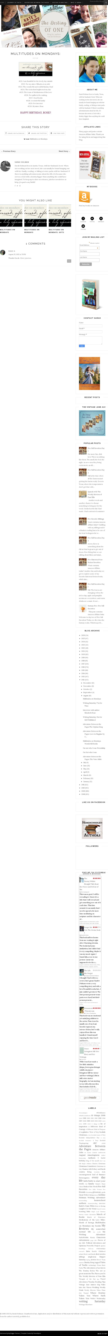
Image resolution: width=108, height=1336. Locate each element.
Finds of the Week (90, 1187)
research (81, 1251)
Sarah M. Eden (84, 935)
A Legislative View (86, 1132)
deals (103, 1172)
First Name (83, 251)
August (85, 696)
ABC (95, 1143)
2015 (83, 670)
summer (81, 1262)
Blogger (102, 1)
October (86, 689)
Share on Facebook (16, 133)
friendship (89, 1192)
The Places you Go (98, 1274)
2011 (82, 785)
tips (98, 1279)
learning (82, 1212)
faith (85, 1181)
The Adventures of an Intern (94, 1268)
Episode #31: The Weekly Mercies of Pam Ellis (95, 494)
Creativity (97, 1172)
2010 (83, 788)
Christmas (101, 1163)
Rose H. (12, 251)
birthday (82, 1161)
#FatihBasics (101, 1113)
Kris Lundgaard (85, 892)
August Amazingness (89, 1155)
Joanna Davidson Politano (92, 975)
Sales (88, 1251)
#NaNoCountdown (84, 1115)
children (88, 1163)
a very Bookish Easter (94, 1135)
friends (82, 1192)
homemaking (83, 1200)
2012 (83, 680)
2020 (83, 654)
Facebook (83, 221)
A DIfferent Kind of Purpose (95, 1129)
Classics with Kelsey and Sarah (93, 1169)
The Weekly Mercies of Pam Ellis (92, 1276)
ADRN (103, 1143)
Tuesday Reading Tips (96, 1282)
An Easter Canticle (90, 1152)
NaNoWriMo (83, 1237)
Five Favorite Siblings (96, 519)
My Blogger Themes (14, 1333)
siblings (82, 1257)
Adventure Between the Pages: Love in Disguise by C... (94, 734)
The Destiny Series (87, 1271)
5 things (94, 1124)
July (84, 762)
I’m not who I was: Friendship (94, 748)
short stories (100, 1254)
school (81, 1254)
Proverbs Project (93, 1246)
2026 (83, 635)
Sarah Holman (22, 162)
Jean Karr (83, 1059)
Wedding (95, 1287)
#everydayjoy (83, 1113)
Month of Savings (86, 1223)
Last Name (83, 257)
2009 (83, 791)
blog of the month (92, 1161)
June (85, 766)
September (87, 692)
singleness (92, 1257)
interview (102, 1203)
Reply (69, 261)
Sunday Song (89, 1262)
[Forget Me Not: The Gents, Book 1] (82, 931)
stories (93, 1260)
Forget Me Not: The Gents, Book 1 (92, 930)
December (87, 683)
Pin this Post (59, 133)
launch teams (101, 1209)
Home (2, 2)
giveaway (96, 1192)
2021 (83, 651)
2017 (83, 664)
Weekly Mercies (90, 1290)
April (85, 772)
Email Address (89, 245)
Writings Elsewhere (85, 1305)
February (86, 778)
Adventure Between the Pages (37, 2)
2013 (83, 677)
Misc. (103, 1220)
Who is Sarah (76, 2)
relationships (100, 1249)
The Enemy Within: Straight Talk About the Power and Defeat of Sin (89, 884)
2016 (83, 667)
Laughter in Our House (88, 1209)
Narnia (92, 1237)
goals (103, 1192)
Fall (86, 1184)
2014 (83, 673)
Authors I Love (96, 1158)
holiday (102, 1195)
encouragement (85, 1175)
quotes (103, 1246)
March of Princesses (96, 1217)
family (91, 1183)
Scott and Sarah (89, 1254)
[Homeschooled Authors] (92, 838)
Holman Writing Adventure (92, 1197)
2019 (83, 658)
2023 (83, 645)
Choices (94, 1163)
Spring (88, 1260)
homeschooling (92, 1203)
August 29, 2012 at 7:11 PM (17, 254)
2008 (83, 794)
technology (92, 1265)
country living (85, 1172)
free (104, 1189)
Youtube (83, 229)
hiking (91, 1195)
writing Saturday (92, 1301)
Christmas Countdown (87, 1166)
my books (96, 1226)
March (85, 775)
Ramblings (82, 1248)
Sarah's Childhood (98, 1251)
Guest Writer (84, 1195)
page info (93, 1240)
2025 (83, 638)
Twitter (92, 221)
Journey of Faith (14, 2)
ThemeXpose (37, 1333)
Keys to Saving (100, 1206)
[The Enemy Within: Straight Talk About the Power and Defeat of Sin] (82, 882)
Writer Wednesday (97, 1298)
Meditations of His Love (89, 1220)
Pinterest (101, 221)
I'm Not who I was (90, 752)
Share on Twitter (39, 133)
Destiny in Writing (60, 2)
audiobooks (101, 1152)
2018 (83, 661)
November (87, 686)
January (86, 782)
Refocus (90, 1248)
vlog (98, 1285)
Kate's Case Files (86, 1206)
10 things (95, 1115)
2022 (83, 648)
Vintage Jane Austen (87, 1285)
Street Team (101, 1260)
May (84, 769)
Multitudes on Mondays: (92, 699)
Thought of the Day (87, 1279)
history (96, 1195)
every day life (92, 1179)
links (88, 1212)
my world (97, 1232)
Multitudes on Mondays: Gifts (56, 231)
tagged (97, 1262)
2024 (83, 642)
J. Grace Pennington (91, 1013)
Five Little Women (95, 1189)
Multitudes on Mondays (38, 139)
